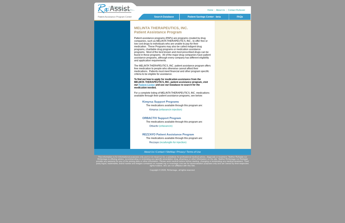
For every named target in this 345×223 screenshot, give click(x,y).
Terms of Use (194, 152)
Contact (160, 152)
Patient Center (147, 84)
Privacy (181, 152)
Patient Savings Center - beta (204, 16)
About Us (220, 10)
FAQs (240, 16)
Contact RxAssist (236, 10)
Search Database (164, 16)
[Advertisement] (233, 38)
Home (210, 10)
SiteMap (170, 152)
